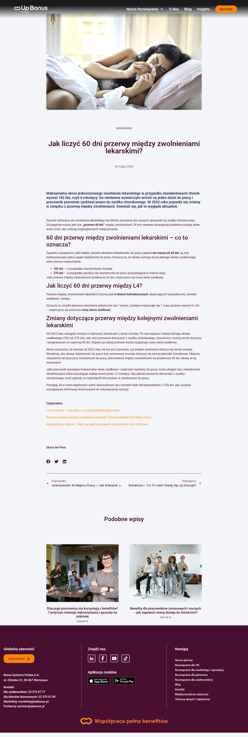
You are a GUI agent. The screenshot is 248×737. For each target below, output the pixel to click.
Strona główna (184, 660)
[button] (48, 461)
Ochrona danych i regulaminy (192, 699)
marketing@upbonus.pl (33, 701)
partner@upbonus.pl (31, 706)
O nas (174, 9)
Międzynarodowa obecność (191, 694)
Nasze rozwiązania (142, 9)
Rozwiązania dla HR (187, 665)
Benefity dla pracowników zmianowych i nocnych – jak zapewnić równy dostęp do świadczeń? (165, 610)
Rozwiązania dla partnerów (191, 675)
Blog (188, 9)
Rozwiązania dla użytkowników (194, 679)
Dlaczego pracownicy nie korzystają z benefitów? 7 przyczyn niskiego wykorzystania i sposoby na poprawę (82, 612)
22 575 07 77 (36, 692)
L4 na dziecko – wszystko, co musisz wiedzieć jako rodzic (83, 410)
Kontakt (179, 689)
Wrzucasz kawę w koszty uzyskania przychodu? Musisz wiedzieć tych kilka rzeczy (98, 417)
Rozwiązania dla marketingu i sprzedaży (199, 670)
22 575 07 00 (46, 697)
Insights (203, 9)
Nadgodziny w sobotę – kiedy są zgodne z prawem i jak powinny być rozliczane (97, 424)
